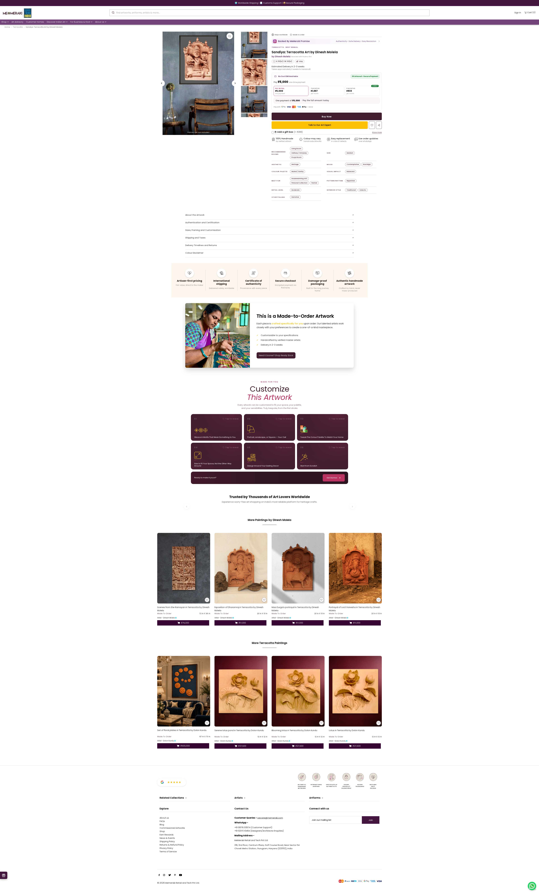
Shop (4, 21)
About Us (99, 21)
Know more (377, 132)
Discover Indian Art (56, 21)
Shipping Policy (167, 841)
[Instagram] (164, 875)
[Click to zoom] (230, 36)
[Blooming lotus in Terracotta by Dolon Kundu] (298, 691)
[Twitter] (169, 875)
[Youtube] (180, 875)
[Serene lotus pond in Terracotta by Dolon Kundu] (241, 691)
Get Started (332, 478)
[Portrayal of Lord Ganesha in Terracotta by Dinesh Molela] (355, 568)
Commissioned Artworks (172, 827)
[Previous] (162, 83)
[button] (327, 41)
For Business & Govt (80, 21)
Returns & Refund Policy (172, 844)
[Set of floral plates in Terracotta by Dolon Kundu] (183, 691)
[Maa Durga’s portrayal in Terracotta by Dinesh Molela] (298, 568)
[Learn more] (291, 35)
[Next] (235, 83)
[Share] (379, 125)
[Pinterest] (175, 875)
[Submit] (113, 12)
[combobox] (269, 13)
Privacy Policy (166, 848)
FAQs (162, 821)
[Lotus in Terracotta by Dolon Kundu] (355, 691)
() (531, 12)
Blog (162, 824)
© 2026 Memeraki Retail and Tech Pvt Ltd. (178, 882)
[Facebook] (159, 875)
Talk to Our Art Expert (319, 125)
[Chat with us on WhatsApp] (532, 886)
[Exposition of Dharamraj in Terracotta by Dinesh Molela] (241, 568)
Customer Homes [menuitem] (35, 21)
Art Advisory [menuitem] (17, 21)
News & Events (167, 838)
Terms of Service (168, 851)
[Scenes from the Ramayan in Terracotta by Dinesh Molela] (183, 568)
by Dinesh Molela (281, 56)
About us (164, 817)
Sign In (517, 12)
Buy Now (327, 116)
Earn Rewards (166, 834)
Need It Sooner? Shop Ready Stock (276, 355)
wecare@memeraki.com (270, 817)
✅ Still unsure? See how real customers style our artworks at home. (83, 2)
